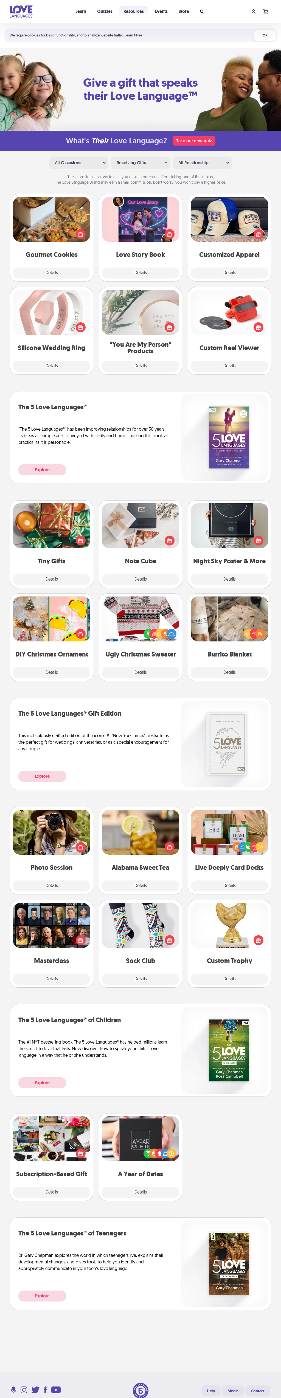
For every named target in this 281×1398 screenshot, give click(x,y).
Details (52, 273)
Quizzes (105, 11)
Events (161, 11)
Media (232, 1390)
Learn (80, 11)
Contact (258, 1390)
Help (211, 1390)
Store (184, 11)
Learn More (133, 35)
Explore (42, 470)
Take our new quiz (194, 141)
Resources (133, 11)
